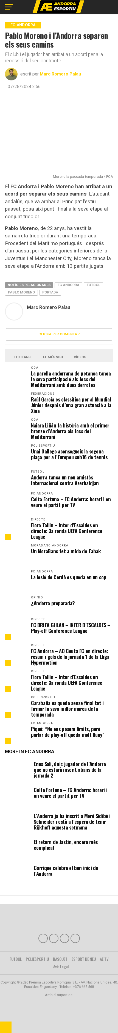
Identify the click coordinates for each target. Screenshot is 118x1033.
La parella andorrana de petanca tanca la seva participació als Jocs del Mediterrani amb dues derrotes (71, 378)
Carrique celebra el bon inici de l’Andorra (66, 870)
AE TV (104, 959)
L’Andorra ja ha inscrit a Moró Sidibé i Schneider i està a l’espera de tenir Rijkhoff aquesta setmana (72, 821)
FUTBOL (16, 959)
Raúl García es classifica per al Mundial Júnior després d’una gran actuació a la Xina (71, 404)
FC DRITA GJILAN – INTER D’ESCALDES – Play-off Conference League (70, 627)
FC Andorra (68, 285)
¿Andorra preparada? (53, 603)
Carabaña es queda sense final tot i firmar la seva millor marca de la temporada (67, 708)
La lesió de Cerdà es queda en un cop (68, 577)
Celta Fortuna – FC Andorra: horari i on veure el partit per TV (71, 501)
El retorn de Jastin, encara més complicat (66, 844)
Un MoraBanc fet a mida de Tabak (66, 551)
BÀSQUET (60, 959)
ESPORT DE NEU (84, 959)
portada (50, 292)
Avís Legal (61, 966)
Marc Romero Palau (60, 74)
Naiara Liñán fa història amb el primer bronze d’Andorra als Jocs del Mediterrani (70, 430)
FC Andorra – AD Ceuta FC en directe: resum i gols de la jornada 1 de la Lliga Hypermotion (70, 656)
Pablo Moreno (21, 292)
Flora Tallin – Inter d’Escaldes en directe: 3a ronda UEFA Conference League (66, 530)
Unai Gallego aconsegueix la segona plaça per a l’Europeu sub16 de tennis (69, 454)
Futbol (93, 285)
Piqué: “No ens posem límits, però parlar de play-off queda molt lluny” (68, 731)
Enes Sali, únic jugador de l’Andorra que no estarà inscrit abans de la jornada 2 (70, 769)
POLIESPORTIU (37, 959)
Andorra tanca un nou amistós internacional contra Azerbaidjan (65, 480)
